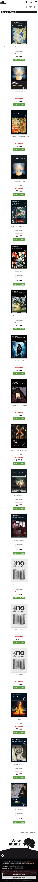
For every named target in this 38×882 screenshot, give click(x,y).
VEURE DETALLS (19, 60)
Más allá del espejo (19, 764)
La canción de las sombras (19, 450)
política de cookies (7, 868)
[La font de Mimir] (3, 2)
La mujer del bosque (19, 316)
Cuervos (19, 719)
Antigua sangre (19, 271)
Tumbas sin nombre (19, 91)
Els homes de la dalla (19, 585)
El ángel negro (19, 809)
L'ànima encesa (19, 674)
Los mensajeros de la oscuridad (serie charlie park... (19, 47)
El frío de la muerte (19, 360)
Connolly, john (19, 51)
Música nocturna (19, 540)
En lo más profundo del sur (19, 226)
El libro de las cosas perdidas (19, 405)
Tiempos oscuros (19, 495)
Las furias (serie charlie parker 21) (19, 136)
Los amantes (19, 629)
